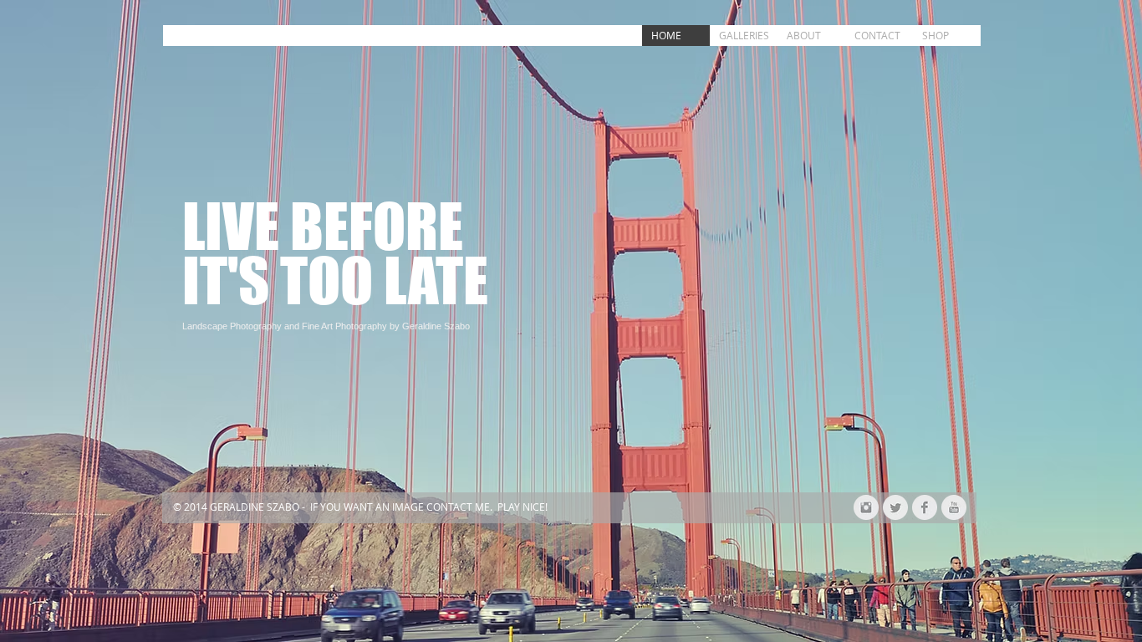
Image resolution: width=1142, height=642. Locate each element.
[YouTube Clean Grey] (953, 507)
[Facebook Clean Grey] (924, 507)
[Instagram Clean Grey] (866, 507)
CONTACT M (455, 506)
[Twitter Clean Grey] (895, 507)
